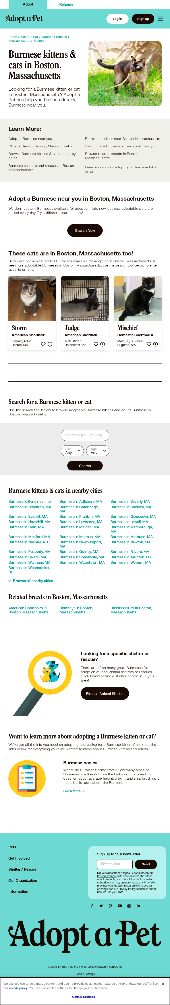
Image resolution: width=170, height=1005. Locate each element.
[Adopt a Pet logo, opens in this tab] (84, 940)
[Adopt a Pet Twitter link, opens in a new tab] (102, 906)
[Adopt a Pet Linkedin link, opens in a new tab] (138, 906)
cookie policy (18, 988)
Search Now (85, 230)
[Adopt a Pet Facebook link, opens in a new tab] (93, 906)
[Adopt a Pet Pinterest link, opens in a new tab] (111, 906)
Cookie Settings (85, 974)
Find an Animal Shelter (105, 693)
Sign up (143, 19)
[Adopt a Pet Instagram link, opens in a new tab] (130, 906)
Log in (117, 19)
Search (85, 466)
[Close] (163, 984)
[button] (43, 344)
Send (146, 864)
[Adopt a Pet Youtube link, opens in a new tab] (121, 906)
